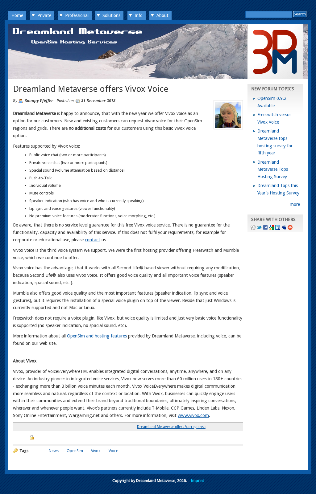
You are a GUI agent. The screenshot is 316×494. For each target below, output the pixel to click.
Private (44, 15)
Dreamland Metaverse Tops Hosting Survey (272, 169)
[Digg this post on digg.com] (253, 228)
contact (92, 239)
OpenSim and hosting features (97, 335)
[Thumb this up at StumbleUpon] (290, 228)
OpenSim (75, 450)
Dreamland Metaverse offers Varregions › (171, 427)
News (54, 450)
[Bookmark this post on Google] (271, 228)
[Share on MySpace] (283, 228)
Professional (77, 15)
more (295, 204)
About (162, 15)
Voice (113, 450)
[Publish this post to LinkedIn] (277, 228)
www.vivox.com (193, 415)
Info (139, 15)
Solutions (111, 15)
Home (17, 15)
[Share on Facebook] (265, 228)
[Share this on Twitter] (259, 228)
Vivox (96, 450)
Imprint (197, 480)
